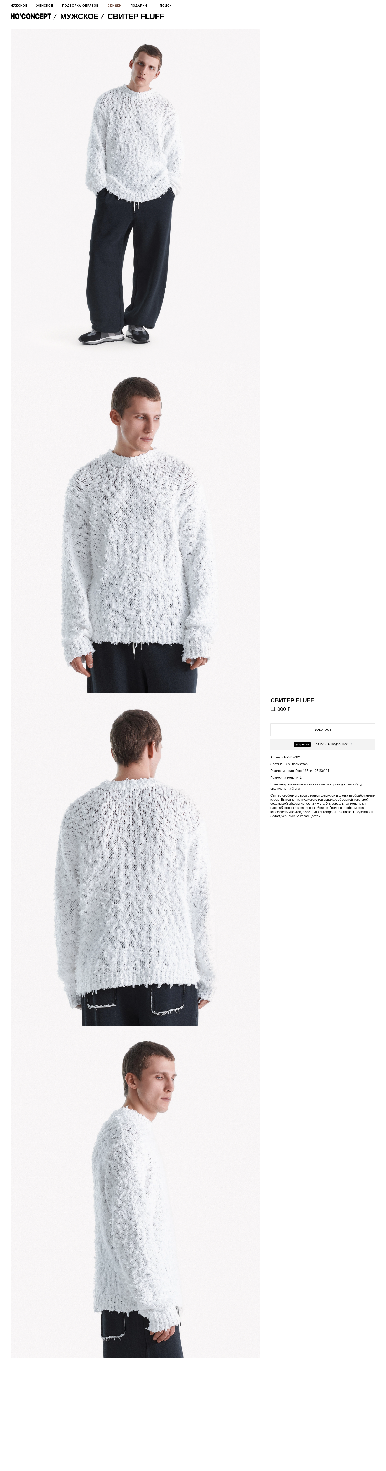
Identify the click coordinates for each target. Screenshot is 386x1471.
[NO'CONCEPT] (34, 16)
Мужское (19, 5)
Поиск (166, 5)
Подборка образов (80, 5)
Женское (44, 5)
